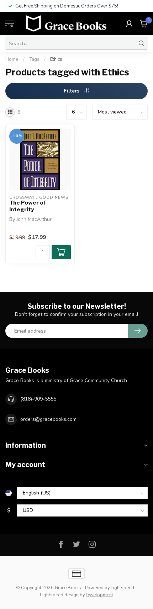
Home (12, 59)
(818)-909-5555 (38, 399)
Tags (34, 59)
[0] (144, 23)
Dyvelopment (99, 595)
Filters (72, 91)
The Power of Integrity (27, 206)
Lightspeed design (59, 595)
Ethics (56, 59)
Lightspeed (122, 587)
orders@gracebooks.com (48, 419)
